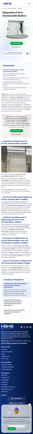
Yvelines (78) (5, 377)
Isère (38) (4, 382)
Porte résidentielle (7, 369)
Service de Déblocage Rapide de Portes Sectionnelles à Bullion (14, 74)
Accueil (4, 8)
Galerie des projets (7, 351)
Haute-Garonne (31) (7, 389)
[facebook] (21, 327)
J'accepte (11, 428)
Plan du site (5, 358)
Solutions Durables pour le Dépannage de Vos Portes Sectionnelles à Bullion (15, 78)
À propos (4, 349)
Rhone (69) (5, 380)
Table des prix (6, 356)
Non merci (21, 428)
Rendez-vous (17, 47)
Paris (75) (4, 375)
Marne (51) (5, 391)
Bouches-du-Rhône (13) (8, 387)
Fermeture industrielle (8, 367)
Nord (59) (4, 384)
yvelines (20, 8)
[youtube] (24, 327)
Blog (3, 354)
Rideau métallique (7, 364)
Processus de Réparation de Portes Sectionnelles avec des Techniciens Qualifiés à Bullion (16, 83)
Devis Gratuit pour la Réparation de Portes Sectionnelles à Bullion (14, 88)
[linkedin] (27, 327)
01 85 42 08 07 (17, 43)
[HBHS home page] (7, 4)
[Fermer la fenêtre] (29, 404)
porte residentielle (11, 8)
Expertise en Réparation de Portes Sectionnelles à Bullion (14, 70)
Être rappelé (17, 134)
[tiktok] (30, 327)
